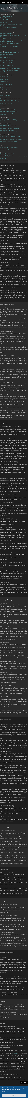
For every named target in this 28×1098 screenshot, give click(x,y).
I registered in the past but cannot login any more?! (11, 24)
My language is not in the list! (6, 41)
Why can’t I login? (4, 22)
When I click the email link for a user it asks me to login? (12, 48)
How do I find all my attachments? (7, 149)
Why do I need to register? (6, 16)
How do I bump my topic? (5, 71)
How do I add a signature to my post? (8, 55)
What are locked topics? (5, 87)
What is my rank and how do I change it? (9, 46)
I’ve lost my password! (5, 25)
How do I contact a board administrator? (9, 160)
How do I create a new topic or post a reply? (9, 52)
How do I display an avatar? (6, 44)
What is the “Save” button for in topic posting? (10, 68)
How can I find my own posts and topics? (9, 131)
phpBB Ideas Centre (8, 1041)
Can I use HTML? (3, 78)
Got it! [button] (14, 1095)
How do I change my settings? (6, 33)
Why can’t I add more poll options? (7, 59)
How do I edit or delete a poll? (6, 60)
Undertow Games (5, 2)
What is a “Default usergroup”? (7, 103)
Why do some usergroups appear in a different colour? (12, 102)
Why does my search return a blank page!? (9, 128)
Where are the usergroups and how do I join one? (11, 98)
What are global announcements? (7, 83)
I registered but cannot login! (6, 21)
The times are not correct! (5, 38)
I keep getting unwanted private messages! (9, 111)
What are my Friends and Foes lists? (8, 119)
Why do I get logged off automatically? (8, 27)
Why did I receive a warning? (6, 65)
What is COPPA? (3, 17)
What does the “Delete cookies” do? (8, 29)
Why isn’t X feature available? (6, 155)
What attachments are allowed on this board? (10, 147)
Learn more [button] (5, 1091)
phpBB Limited (11, 1030)
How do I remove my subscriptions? (8, 142)
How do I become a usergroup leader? (8, 100)
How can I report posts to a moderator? (8, 67)
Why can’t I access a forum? (6, 62)
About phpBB (13, 1033)
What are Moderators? (5, 95)
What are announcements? (6, 84)
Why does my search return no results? (9, 127)
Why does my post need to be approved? (9, 70)
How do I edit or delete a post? (7, 54)
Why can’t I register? (4, 19)
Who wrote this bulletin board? (7, 153)
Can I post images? (4, 81)
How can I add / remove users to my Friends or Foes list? (12, 120)
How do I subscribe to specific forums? (8, 141)
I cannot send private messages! (7, 109)
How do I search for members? (7, 130)
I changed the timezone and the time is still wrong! (11, 40)
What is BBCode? (4, 76)
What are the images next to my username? (9, 43)
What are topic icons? (5, 89)
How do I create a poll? (5, 57)
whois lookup (15, 1053)
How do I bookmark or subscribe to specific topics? (11, 139)
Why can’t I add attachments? (6, 63)
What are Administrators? (5, 94)
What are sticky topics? (5, 86)
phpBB (3, 365)
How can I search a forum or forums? (8, 125)
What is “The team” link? (5, 105)
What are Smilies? (4, 79)
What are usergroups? (5, 97)
